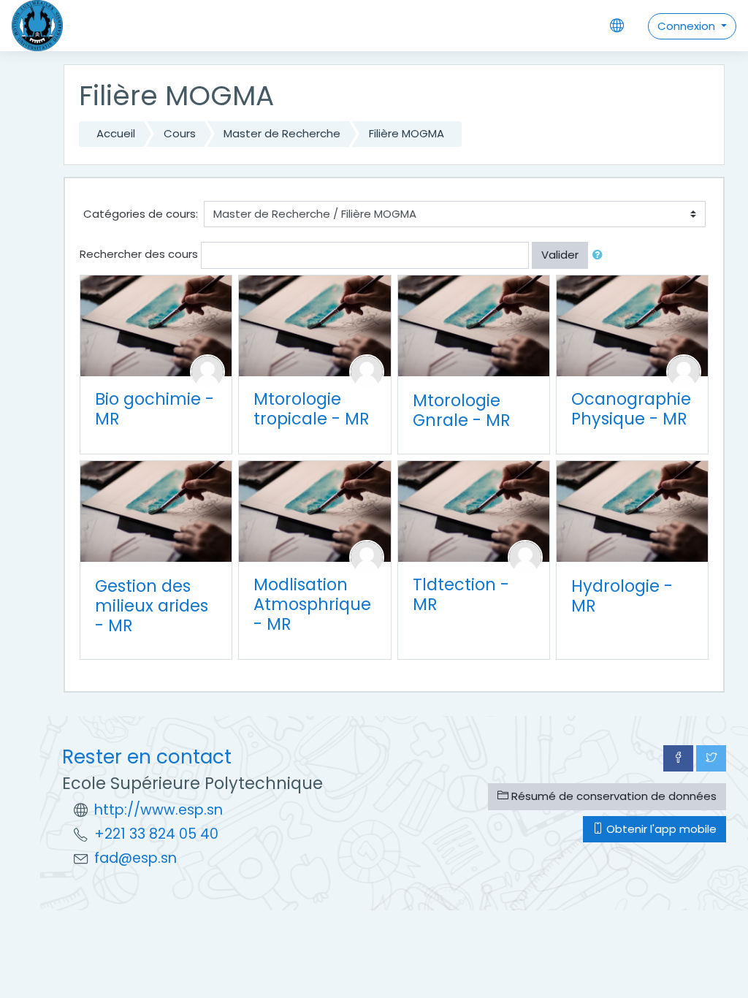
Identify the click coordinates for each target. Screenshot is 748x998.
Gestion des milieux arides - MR (151, 605)
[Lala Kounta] (683, 370)
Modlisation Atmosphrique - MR (312, 604)
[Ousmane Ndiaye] (366, 370)
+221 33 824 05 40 (156, 834)
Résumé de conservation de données (612, 796)
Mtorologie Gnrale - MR (462, 410)
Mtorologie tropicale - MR (311, 408)
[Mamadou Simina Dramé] (525, 556)
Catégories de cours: (140, 213)
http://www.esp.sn (158, 810)
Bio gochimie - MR (154, 408)
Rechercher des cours (139, 254)
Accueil (115, 133)
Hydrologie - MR (622, 595)
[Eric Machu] (207, 370)
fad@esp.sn (135, 858)
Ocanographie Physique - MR (631, 408)
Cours (180, 133)
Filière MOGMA (406, 133)
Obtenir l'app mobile (660, 829)
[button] (600, 255)
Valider (560, 254)
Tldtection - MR (461, 594)
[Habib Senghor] (366, 556)
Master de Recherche (282, 133)
